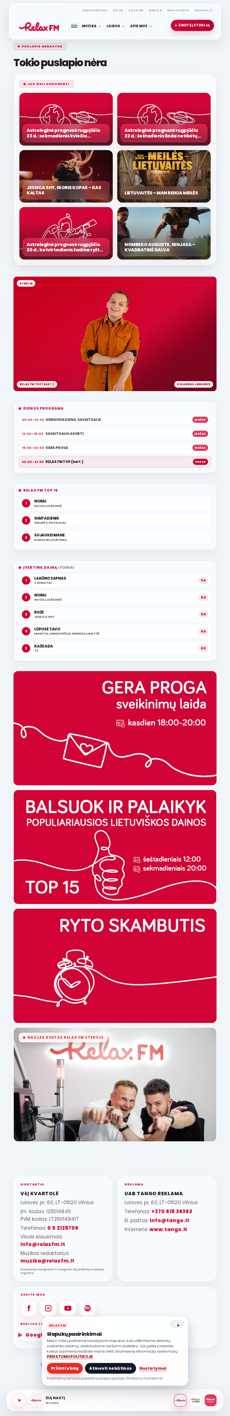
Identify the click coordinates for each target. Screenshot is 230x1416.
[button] (192, 25)
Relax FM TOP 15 (40, 490)
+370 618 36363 (171, 1211)
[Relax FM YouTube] (68, 1308)
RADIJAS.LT (204, 10)
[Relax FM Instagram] (48, 1308)
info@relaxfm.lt (42, 1244)
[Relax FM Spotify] (87, 1308)
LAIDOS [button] (113, 26)
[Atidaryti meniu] (74, 25)
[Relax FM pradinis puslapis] (39, 25)
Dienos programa (43, 408)
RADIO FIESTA (178, 10)
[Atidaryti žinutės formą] (115, 728)
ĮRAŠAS (200, 419)
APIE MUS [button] (138, 26)
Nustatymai (153, 1368)
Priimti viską (65, 1368)
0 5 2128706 (62, 1228)
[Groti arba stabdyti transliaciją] (19, 1400)
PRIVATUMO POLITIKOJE (70, 1356)
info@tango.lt (169, 1220)
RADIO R (155, 10)
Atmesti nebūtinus (110, 1368)
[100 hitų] (195, 1400)
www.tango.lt (168, 1229)
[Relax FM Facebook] (28, 1308)
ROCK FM (136, 10)
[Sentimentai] (210, 1400)
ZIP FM (118, 10)
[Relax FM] (180, 1400)
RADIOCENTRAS (94, 10)
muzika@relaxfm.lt (47, 1260)
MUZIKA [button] (89, 26)
